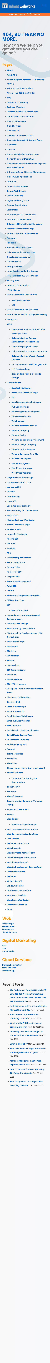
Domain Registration (17, 205)
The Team (11, 791)
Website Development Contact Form (24, 867)
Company (12, 144)
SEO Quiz (11, 660)
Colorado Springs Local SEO (20, 135)
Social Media (8, 951)
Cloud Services (14, 126)
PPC (9, 553)
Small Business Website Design (26, 402)
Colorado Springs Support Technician (29, 351)
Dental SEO (12, 181)
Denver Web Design (16, 191)
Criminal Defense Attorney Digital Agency (27, 172)
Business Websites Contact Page (22, 111)
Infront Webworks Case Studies (22, 294)
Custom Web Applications (19, 176)
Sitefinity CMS (13, 702)
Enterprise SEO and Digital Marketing (24, 224)
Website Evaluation (16, 871)
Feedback (11, 242)
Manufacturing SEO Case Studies (22, 510)
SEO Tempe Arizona (16, 670)
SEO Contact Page (15, 641)
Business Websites (16, 107)
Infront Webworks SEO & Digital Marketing (27, 314)
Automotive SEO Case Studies (21, 93)
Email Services (9, 967)
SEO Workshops (14, 679)
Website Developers (21, 458)
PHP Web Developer (21, 369)
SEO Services (13, 665)
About (10, 70)
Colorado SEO (13, 130)
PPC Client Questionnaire (19, 557)
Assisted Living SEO (21, 300)
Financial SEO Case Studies (20, 247)
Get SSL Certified (20, 610)
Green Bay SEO (14, 261)
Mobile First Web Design (18, 524)
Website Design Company (24, 444)
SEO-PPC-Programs (16, 684)
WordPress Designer (21, 473)
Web (6, 918)
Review (10, 590)
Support (11, 749)
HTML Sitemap (13, 290)
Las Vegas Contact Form (19, 482)
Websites (11, 876)
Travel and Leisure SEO (17, 809)
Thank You (12, 758)
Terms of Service (15, 754)
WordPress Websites (17, 904)
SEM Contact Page (16, 600)
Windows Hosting (15, 886)
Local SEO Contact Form (18, 506)
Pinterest (11, 543)
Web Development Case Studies (22, 829)
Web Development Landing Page (22, 834)
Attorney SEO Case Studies (20, 88)
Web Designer (18, 421)
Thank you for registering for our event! (26, 768)
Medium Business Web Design (21, 520)
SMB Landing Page (20, 407)
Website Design (19, 435)
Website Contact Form (18, 843)
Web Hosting (13, 838)
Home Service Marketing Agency (22, 271)
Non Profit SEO (14, 529)
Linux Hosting (13, 496)
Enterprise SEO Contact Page (21, 228)
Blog (9, 97)
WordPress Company (22, 468)
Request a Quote (18, 14)
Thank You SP (13, 787)
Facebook (12, 238)
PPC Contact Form (16, 562)
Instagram (12, 319)
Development (9, 926)
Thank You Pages (15, 772)
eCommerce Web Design (19, 219)
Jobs (9, 324)
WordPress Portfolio (16, 895)
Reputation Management (19, 581)
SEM (4, 948)
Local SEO (11, 501)
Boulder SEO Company (17, 102)
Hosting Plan (13, 280)
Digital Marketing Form (18, 200)
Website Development (17, 862)
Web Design (12, 819)
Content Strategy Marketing (20, 159)
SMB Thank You (14, 725)
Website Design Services (23, 449)
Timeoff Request (15, 796)
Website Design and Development (28, 440)
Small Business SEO (16, 711)
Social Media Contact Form (20, 735)
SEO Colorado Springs (17, 623)
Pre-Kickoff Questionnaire (24, 824)
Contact (11, 149)
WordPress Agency (21, 463)
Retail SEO (11, 586)
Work (9, 909)
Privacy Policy (13, 567)
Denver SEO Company (17, 186)
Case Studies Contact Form (20, 116)
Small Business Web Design (20, 716)
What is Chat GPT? (19, 1044)
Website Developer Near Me (25, 454)
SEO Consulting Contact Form (21, 628)
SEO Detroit (12, 646)
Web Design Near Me (21, 416)
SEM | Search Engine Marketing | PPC (24, 595)
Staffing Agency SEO (17, 744)
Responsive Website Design (25, 392)
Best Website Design (21, 388)
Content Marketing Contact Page (23, 154)
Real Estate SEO (14, 572)
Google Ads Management (19, 257)
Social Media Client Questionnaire (23, 730)
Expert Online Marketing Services (22, 233)
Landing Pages (14, 382)
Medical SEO (12, 515)
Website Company (20, 430)
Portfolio (11, 548)
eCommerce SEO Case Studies (21, 214)
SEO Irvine (11, 651)
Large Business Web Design (20, 477)
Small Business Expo (16, 706)
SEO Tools (11, 674)
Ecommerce (12, 209)
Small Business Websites (18, 721)
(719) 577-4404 (33, 14)
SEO (13, 305)
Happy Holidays (14, 266)
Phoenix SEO (12, 539)
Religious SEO (13, 576)
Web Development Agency (24, 425)
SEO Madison (13, 655)
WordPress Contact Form (19, 890)
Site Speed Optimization (18, 697)
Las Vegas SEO (14, 487)
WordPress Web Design (18, 900)
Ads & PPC (12, 75)
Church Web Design (16, 121)
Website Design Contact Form (21, 857)
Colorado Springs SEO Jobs (25, 346)
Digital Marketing (15, 195)
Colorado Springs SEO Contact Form (24, 140)
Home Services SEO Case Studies (22, 275)
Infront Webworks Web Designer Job (29, 364)
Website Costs (14, 848)
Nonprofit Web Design (17, 534)
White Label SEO (14, 881)
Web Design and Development (26, 411)
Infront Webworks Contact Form (22, 309)
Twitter (10, 814)
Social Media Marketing (18, 739)
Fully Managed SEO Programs (21, 252)
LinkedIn (11, 491)
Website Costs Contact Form (21, 853)
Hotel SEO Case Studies (18, 285)
